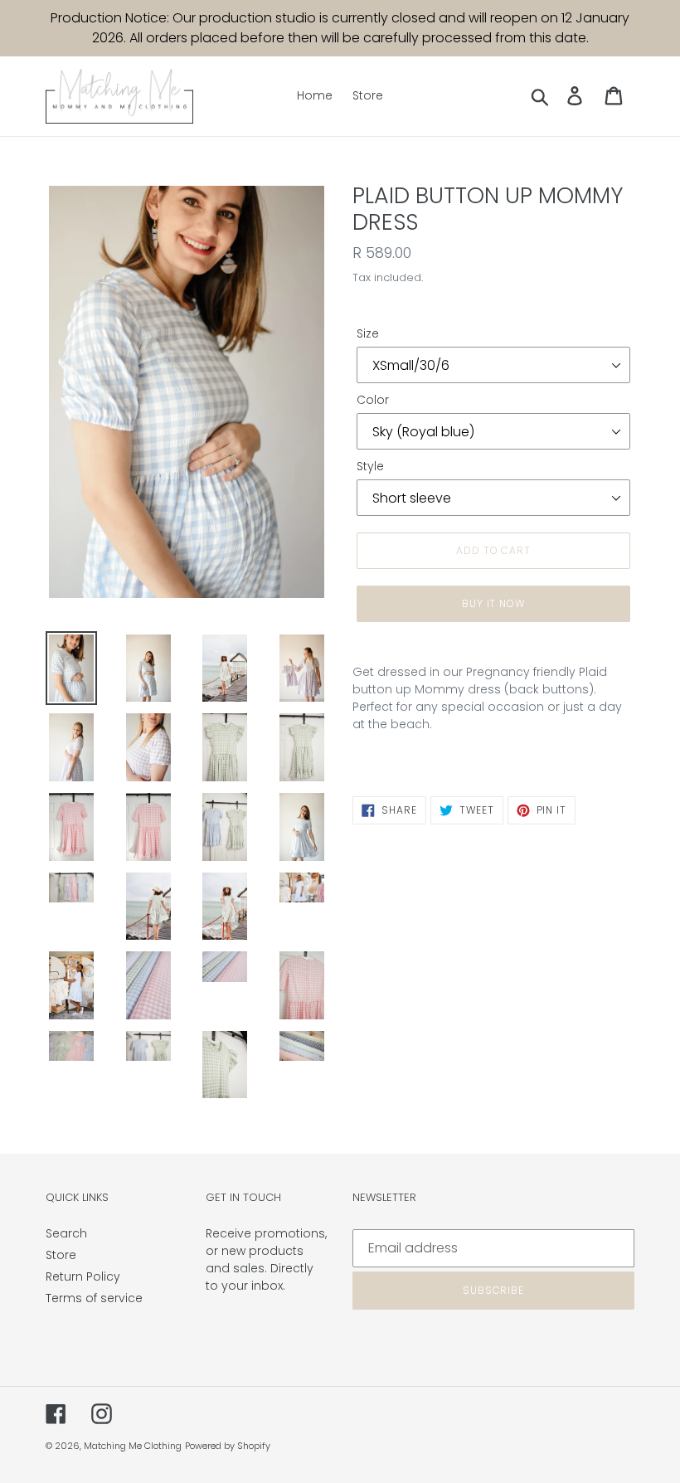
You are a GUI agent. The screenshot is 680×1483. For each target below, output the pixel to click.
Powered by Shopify (227, 1445)
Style (370, 466)
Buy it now (494, 603)
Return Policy (83, 1276)
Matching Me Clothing (133, 1445)
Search (66, 1233)
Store (61, 1255)
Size (368, 333)
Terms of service (94, 1298)
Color (373, 399)
